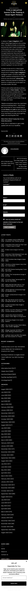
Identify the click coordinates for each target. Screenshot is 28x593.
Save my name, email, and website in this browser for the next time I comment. (13, 222)
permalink (17, 143)
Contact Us (4, 555)
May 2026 (4, 398)
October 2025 (5, 419)
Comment (6, 184)
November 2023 (6, 488)
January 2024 (5, 482)
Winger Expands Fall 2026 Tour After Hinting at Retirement (14, 330)
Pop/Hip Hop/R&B (6, 377)
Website (5, 212)
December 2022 (6, 521)
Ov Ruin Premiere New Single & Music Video (14, 305)
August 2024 (5, 461)
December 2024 (6, 449)
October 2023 (5, 491)
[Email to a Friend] (15, 136)
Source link (4, 131)
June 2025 (4, 431)
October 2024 (5, 455)
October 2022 (5, 527)
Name (5, 198)
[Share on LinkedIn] (21, 136)
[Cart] (26, 2)
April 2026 (4, 401)
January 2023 (5, 518)
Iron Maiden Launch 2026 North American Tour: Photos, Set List (14, 240)
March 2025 (4, 440)
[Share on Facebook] (9, 136)
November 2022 (6, 524)
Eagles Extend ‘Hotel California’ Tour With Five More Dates (12, 357)
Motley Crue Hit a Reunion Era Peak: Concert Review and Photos (16, 310)
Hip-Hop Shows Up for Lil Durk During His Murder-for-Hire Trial (14, 300)
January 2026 (5, 410)
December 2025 (6, 413)
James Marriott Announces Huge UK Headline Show (15, 290)
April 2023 (4, 509)
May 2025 (4, 434)
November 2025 (6, 416)
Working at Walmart (7, 355)
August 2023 (5, 497)
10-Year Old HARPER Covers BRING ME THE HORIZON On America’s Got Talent (13, 349)
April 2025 (4, 437)
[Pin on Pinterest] (18, 136)
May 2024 (4, 470)
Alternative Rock (6, 368)
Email (5, 205)
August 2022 (5, 532)
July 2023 (4, 500)
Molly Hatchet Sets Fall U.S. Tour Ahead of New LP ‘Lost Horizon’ (15, 285)
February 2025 (5, 443)
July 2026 (4, 392)
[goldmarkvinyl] (14, 2)
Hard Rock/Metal (14, 8)
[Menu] (2, 3)
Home (3, 549)
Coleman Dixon (5, 347)
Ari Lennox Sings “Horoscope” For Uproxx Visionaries (15, 280)
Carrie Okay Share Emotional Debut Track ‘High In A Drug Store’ (15, 315)
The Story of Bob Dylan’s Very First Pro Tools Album (15, 265)
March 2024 (4, 476)
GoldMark (21, 19)
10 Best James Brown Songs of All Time (15, 295)
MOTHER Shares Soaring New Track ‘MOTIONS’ (16, 270)
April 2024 (4, 473)
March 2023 (4, 512)
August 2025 (5, 425)
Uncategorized (5, 380)
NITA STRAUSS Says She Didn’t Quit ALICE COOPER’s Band (7, 163)
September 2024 (6, 458)
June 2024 (4, 467)
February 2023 (5, 515)
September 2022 (6, 530)
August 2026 (5, 389)
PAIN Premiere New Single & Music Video (15, 260)
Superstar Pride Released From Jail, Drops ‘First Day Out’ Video (16, 254)
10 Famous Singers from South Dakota (14, 320)
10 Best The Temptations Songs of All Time (15, 275)
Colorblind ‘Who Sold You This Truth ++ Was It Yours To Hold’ (16, 245)
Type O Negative (13, 41)
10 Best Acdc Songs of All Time (14, 249)
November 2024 (6, 452)
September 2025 (6, 422)
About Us (4, 552)
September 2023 (6, 494)
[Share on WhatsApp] (7, 136)
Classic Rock (5, 371)
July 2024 (4, 464)
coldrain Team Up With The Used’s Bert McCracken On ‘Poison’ (15, 335)
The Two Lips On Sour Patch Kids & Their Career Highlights (15, 325)
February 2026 (5, 407)
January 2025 (5, 446)
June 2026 (4, 395)
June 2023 (4, 503)
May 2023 (4, 506)
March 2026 (4, 404)
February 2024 (5, 479)
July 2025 (4, 428)
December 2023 (6, 485)
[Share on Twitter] (12, 136)
